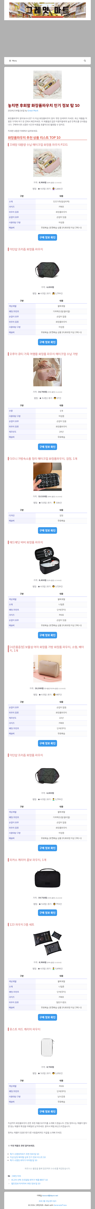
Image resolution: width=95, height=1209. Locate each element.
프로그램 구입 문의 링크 (47, 1201)
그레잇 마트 (16, 1176)
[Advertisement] (47, 38)
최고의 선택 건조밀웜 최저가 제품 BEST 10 (29, 1179)
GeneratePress (60, 1205)
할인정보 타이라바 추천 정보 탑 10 (25, 1183)
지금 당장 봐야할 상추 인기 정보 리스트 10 (28, 1157)
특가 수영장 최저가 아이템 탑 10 (23, 1160)
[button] (85, 60)
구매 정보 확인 (47, 237)
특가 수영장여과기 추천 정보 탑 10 (24, 1154)
